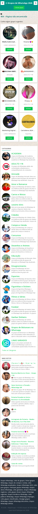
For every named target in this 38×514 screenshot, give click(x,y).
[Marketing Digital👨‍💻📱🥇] (10, 121)
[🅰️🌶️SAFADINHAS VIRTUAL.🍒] (28, 62)
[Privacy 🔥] (28, 92)
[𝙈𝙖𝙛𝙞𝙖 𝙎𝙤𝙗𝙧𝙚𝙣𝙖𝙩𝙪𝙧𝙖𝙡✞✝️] (10, 33)
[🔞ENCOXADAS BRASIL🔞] (10, 92)
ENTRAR (9, 49)
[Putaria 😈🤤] (28, 33)
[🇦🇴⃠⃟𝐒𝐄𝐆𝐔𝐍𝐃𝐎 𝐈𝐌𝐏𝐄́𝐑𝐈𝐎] (10, 62)
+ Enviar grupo (19, 7)
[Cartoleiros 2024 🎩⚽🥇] (28, 121)
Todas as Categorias (9, 350)
